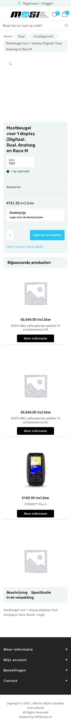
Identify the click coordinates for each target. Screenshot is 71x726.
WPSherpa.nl (43, 717)
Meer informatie (35, 338)
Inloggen (47, 3)
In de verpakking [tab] (20, 597)
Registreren (30, 3)
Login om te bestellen (47, 235)
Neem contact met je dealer (25, 246)
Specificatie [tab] (41, 592)
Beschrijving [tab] (17, 592)
